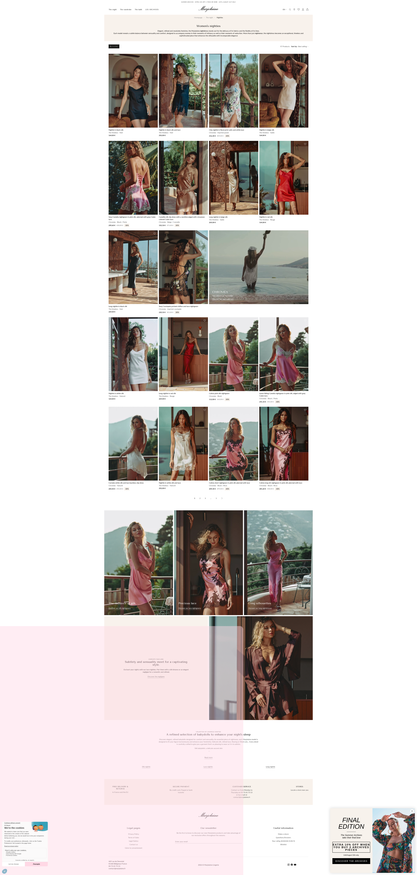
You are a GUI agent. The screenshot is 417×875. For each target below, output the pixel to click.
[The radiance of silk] (138, 562)
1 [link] (194, 498)
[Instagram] (288, 865)
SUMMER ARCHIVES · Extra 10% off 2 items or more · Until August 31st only (208, 2)
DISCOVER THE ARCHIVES (351, 861)
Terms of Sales (133, 837)
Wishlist (283, 844)
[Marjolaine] (208, 9)
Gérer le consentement (133, 848)
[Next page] (222, 498)
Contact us (133, 844)
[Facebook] (292, 865)
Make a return (283, 834)
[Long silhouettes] (278, 562)
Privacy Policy (133, 834)
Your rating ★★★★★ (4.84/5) (283, 841)
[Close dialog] (412, 811)
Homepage (198, 17)
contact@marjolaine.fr (117, 868)
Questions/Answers (283, 837)
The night (209, 17)
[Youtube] (295, 865)
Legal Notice (133, 841)
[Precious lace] (208, 562)
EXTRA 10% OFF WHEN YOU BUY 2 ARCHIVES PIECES (351, 847)
